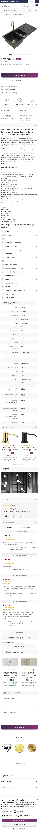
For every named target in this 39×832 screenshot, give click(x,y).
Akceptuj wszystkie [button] (19, 820)
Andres (25, 110)
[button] (36, 5)
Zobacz (31, 1)
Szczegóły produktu (11, 303)
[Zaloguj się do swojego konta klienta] (31, 5)
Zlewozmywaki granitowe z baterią (14, 14)
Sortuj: (8, 522)
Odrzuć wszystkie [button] (19, 825)
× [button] (37, 799)
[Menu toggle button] (36, 10)
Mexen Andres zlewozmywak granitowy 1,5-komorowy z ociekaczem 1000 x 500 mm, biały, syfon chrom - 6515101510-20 (10, 675)
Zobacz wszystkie (19, 763)
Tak (22, 367)
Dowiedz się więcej (17, 808)
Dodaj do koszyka (19, 75)
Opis (4, 125)
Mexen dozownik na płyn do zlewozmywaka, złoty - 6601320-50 (10, 449)
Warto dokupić (8, 427)
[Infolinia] (23, 5)
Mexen (7, 110)
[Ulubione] (28, 5)
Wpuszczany (7, 115)
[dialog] (19, 814)
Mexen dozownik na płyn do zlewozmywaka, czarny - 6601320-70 (29, 449)
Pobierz (23, 383)
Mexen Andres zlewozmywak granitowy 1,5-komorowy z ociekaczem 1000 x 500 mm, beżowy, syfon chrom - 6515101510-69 (29, 675)
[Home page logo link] (5, 6)
